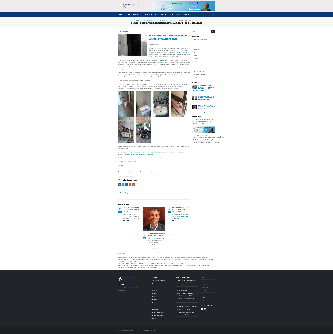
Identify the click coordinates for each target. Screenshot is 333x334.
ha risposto (159, 60)
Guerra (196, 55)
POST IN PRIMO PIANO (199, 71)
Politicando (156, 172)
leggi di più (126, 244)
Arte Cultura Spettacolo (200, 39)
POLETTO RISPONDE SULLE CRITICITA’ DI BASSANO (131, 235)
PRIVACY (190, 330)
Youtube (205, 309)
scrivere (179, 63)
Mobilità (150, 172)
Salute (195, 77)
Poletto (157, 174)
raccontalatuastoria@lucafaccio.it (158, 158)
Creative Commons (152, 267)
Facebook (119, 184)
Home (121, 14)
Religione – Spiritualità (200, 74)
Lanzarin (152, 174)
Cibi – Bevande (198, 46)
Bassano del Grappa (135, 174)
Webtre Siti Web (211, 330)
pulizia (161, 174)
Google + (130, 184)
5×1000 (156, 14)
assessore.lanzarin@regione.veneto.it (141, 154)
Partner (203, 330)
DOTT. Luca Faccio (128, 330)
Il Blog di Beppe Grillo (183, 277)
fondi (147, 174)
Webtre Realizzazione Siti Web (147, 330)
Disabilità (144, 172)
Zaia (174, 174)
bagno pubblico (124, 174)
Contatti (185, 14)
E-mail (133, 184)
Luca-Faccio (135, 172)
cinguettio (123, 184)
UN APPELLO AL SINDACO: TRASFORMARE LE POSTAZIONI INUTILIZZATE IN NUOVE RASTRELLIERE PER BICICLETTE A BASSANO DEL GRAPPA (203, 89)
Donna (195, 52)
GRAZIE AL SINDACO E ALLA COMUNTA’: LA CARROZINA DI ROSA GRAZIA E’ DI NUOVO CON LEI (203, 100)
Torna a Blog (124, 31)
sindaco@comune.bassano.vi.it (166, 152)
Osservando (197, 65)
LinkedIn (126, 184)
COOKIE (196, 330)
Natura (195, 62)
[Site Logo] (131, 6)
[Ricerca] (213, 31)
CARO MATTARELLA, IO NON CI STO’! (179, 223)
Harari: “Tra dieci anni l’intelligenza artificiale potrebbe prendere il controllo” (186, 283)
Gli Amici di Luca (167, 14)
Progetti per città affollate (184, 309)
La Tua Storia (147, 14)
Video (177, 14)
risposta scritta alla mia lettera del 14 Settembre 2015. (144, 77)
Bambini (196, 43)
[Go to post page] (129, 219)
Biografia (135, 14)
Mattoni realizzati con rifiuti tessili (186, 318)
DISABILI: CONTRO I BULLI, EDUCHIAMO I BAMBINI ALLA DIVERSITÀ (156, 210)
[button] (213, 14)
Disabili (144, 174)
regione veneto (167, 174)
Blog (128, 14)
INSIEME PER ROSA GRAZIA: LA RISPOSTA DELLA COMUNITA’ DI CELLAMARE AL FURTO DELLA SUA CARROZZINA (203, 111)
